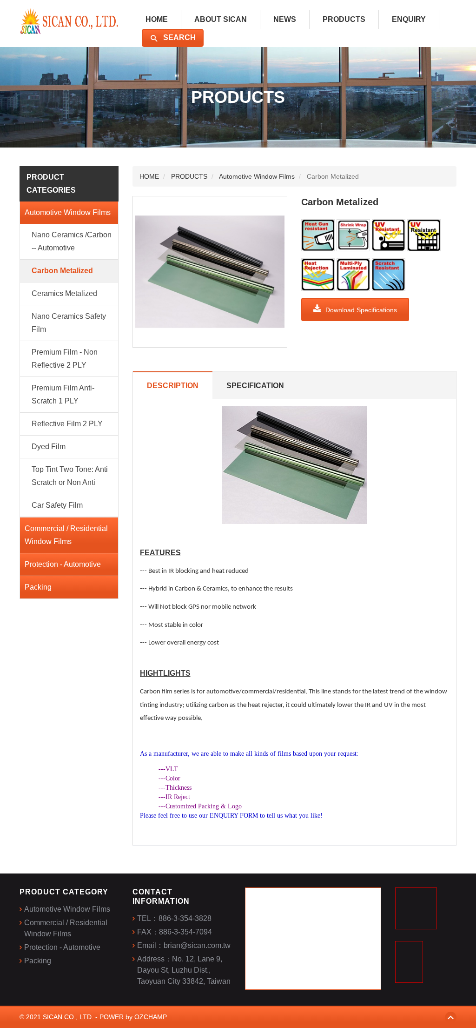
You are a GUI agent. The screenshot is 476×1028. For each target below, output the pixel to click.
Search (178, 37)
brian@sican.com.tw (197, 945)
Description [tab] (172, 386)
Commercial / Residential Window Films (66, 534)
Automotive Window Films (68, 212)
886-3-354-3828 (185, 918)
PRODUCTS (344, 19)
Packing (38, 587)
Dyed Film (49, 446)
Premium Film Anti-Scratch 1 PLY (63, 394)
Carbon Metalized (62, 271)
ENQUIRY (409, 19)
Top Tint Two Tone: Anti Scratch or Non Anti (70, 475)
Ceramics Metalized (64, 293)
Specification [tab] (255, 386)
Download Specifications (360, 310)
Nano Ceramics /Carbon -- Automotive (72, 241)
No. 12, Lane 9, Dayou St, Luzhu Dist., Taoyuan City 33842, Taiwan (184, 970)
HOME (156, 19)
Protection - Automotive (63, 564)
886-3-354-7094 (185, 932)
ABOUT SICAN (220, 19)
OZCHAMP (150, 1017)
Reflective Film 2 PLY (67, 424)
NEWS (284, 19)
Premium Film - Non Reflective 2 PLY (65, 358)
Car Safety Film (57, 505)
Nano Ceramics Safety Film (69, 322)
